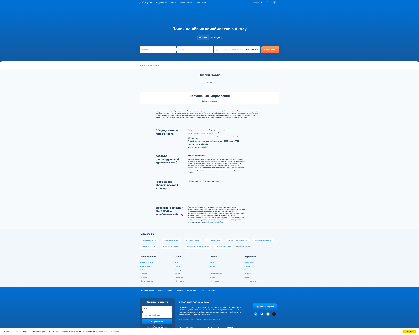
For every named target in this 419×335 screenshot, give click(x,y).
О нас (198, 3)
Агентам (190, 3)
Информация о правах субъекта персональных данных (199, 319)
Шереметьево (249, 270)
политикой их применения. (107, 331)
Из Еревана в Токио (224, 246)
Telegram (209, 222)
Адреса (173, 3)
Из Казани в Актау (148, 246)
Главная (142, 65)
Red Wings (143, 277)
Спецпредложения (161, 3)
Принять (409, 331)
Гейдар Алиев (249, 262)
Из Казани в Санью (213, 240)
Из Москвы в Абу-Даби (171, 246)
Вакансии (211, 290)
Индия (150, 65)
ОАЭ (176, 262)
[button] (258, 2)
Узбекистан (179, 277)
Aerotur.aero (209, 161)
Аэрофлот (143, 274)
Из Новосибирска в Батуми (238, 240)
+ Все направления (243, 246)
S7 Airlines (143, 270)
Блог (204, 3)
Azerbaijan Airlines (146, 266)
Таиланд (178, 270)
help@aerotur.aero (222, 220)
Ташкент (213, 277)
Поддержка (191, 290)
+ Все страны (179, 281)
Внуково (247, 277)
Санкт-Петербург (216, 274)
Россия (177, 266)
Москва (212, 262)
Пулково (247, 266)
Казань (212, 270)
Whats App (219, 222)
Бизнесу (182, 3)
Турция (177, 274)
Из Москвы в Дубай (149, 240)
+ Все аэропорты (250, 281)
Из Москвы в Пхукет (171, 240)
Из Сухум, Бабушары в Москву (198, 246)
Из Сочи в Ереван (192, 240)
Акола (209, 83)
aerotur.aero (219, 207)
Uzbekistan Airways (146, 262)
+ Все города (214, 281)
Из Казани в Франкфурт (263, 240)
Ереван (212, 266)
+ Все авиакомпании (147, 281)
